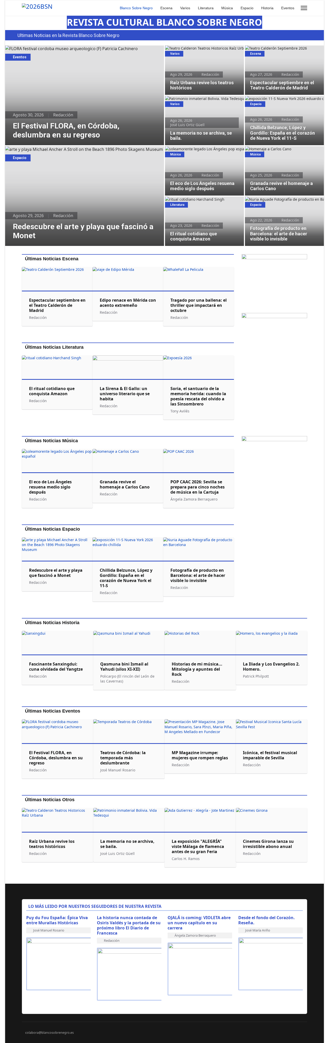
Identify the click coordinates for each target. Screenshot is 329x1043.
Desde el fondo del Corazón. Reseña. (266, 920)
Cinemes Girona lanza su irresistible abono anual (268, 843)
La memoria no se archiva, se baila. (195, 98)
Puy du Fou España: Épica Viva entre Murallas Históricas (57, 920)
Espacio (247, 8)
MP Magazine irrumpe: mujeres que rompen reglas (200, 755)
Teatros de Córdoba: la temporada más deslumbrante (123, 758)
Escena (166, 8)
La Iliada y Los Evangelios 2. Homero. (271, 666)
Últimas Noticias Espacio (52, 529)
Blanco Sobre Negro (136, 8)
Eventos (287, 8)
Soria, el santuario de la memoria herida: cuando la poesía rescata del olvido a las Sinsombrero (198, 396)
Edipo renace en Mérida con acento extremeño (128, 302)
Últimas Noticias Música (51, 440)
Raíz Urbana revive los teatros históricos (199, 48)
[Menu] (304, 8)
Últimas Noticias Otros (50, 799)
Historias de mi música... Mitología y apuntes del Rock (197, 669)
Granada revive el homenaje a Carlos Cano (281, 148)
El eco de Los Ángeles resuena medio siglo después (201, 151)
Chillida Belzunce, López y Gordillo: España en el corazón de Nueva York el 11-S (282, 101)
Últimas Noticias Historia (52, 622)
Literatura (206, 8)
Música (227, 8)
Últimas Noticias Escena (51, 258)
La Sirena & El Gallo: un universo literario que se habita (125, 394)
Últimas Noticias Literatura (54, 347)
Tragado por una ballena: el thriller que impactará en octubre (198, 305)
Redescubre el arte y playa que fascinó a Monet (51, 149)
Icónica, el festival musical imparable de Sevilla (270, 755)
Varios (185, 8)
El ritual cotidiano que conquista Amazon (200, 199)
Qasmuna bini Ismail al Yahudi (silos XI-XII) (124, 666)
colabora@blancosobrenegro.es (49, 1032)
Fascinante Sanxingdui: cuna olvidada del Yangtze (57, 666)
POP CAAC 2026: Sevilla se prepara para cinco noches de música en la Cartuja (197, 487)
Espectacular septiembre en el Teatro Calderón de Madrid (277, 51)
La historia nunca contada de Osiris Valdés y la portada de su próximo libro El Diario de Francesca (129, 925)
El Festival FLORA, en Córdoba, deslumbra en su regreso (59, 48)
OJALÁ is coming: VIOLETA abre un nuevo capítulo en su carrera (199, 923)
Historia (267, 8)
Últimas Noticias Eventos (52, 711)
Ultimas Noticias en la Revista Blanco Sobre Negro (68, 35)
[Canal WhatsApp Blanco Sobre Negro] (274, 281)
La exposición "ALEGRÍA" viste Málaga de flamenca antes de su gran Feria (198, 846)
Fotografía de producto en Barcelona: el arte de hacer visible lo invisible (283, 202)
